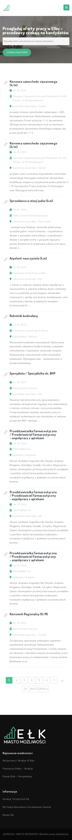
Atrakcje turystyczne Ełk (16, 799)
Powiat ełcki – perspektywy (17, 776)
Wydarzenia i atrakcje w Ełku (18, 760)
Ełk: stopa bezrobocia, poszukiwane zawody (27, 807)
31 (25, 689)
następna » (39, 689)
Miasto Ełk (8, 815)
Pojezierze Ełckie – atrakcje (18, 768)
